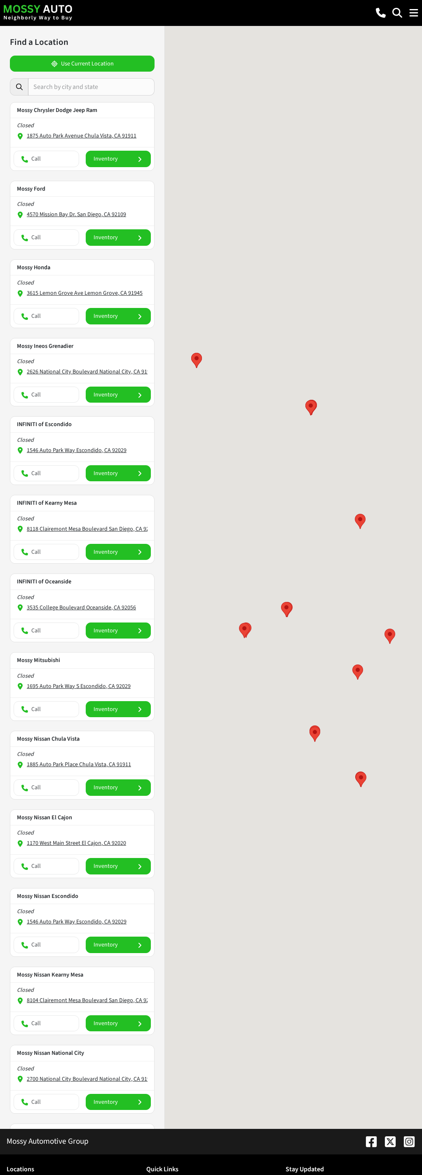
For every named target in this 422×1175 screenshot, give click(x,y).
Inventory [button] (106, 158)
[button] (381, 13)
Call (36, 158)
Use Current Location (87, 63)
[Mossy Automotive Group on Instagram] (405, 1141)
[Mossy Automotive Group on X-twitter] (386, 1141)
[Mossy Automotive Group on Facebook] (368, 1141)
